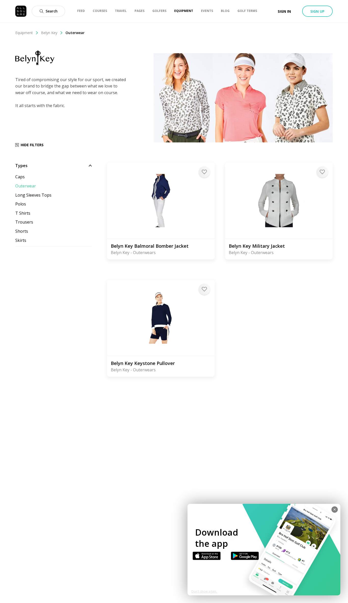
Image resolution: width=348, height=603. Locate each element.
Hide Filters (32, 144)
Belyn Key (49, 32)
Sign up (317, 11)
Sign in (284, 11)
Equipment (24, 32)
